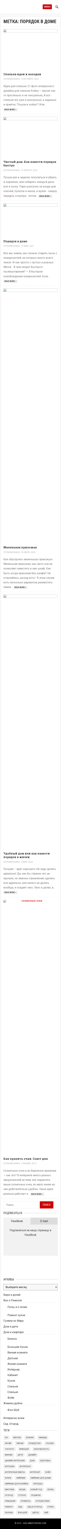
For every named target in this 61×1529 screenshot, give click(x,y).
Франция (24, 1449)
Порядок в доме (15, 241)
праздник (10, 1501)
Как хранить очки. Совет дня (25, 1158)
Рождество (35, 1443)
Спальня (12, 1386)
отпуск (22, 1495)
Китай (8, 1443)
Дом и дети (10, 1326)
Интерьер (13, 1369)
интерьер (35, 1472)
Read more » (10, 109)
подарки (35, 1495)
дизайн (32, 1455)
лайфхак (20, 1478)
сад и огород (34, 1507)
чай (46, 1513)
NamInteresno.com (37, 1523)
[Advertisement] (20, 1265)
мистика (9, 1489)
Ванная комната (17, 1352)
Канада (43, 1437)
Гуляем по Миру (13, 1320)
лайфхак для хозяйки (16, 1484)
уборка (9, 1513)
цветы (35, 1513)
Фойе (10, 1397)
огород (9, 1495)
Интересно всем (13, 1418)
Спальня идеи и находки (22, 74)
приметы (25, 1501)
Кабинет (12, 1375)
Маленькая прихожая (20, 547)
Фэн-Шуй (13, 1410)
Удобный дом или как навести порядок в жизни (26, 855)
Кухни (11, 1380)
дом (32, 1461)
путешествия (42, 1501)
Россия (50, 1443)
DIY (6, 1437)
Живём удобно (13, 1403)
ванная (8, 1455)
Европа (17, 1437)
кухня (8, 1478)
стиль (50, 1507)
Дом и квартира (13, 1332)
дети (20, 1455)
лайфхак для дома (40, 1478)
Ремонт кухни (16, 1315)
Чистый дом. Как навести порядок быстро (29, 163)
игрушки (9, 1466)
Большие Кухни (17, 1347)
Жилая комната (17, 1364)
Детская (12, 1358)
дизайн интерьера (15, 1461)
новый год (36, 1489)
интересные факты (15, 1472)
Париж (19, 1443)
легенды (37, 1484)
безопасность (41, 1449)
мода (22, 1489)
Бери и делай (11, 1294)
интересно (25, 1466)
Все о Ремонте (12, 1300)
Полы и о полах (17, 1307)
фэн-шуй (22, 1513)
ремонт (9, 1507)
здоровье (45, 1461)
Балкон (12, 1338)
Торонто (9, 1449)
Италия (30, 1437)
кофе (47, 1472)
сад (20, 1507)
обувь (50, 1489)
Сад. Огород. (11, 1423)
